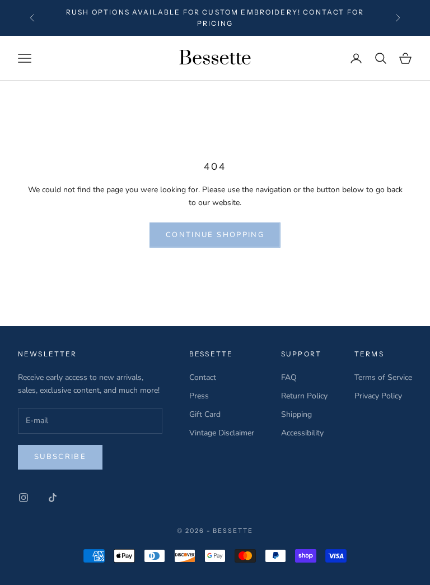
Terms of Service (383, 377)
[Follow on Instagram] (23, 497)
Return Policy (304, 396)
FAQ (289, 377)
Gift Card (205, 414)
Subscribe (60, 457)
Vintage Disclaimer (221, 433)
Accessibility (302, 433)
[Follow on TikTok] (52, 497)
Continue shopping (215, 235)
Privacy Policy (378, 396)
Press (199, 396)
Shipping (296, 414)
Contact (202, 377)
